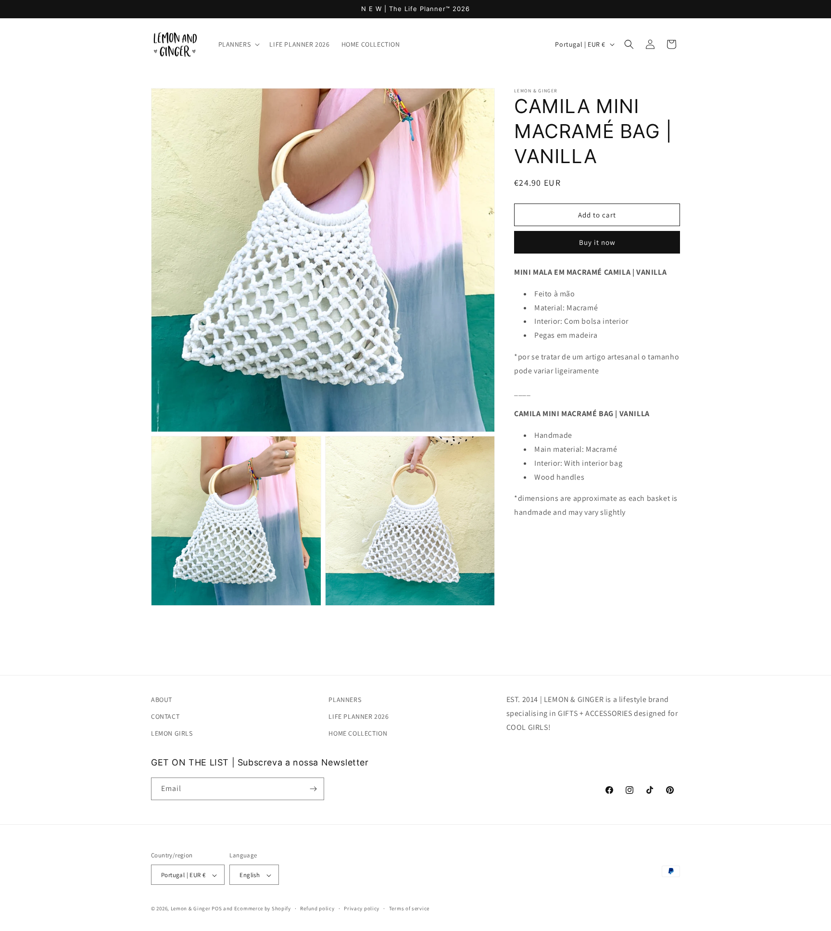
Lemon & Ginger (191, 908)
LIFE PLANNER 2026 (358, 716)
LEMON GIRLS (172, 733)
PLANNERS (344, 699)
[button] (238, 44)
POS (217, 908)
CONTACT (165, 716)
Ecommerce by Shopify (262, 908)
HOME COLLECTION (357, 733)
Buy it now (597, 242)
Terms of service (409, 908)
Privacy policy (361, 908)
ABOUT (161, 699)
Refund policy (317, 908)
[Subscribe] (313, 789)
